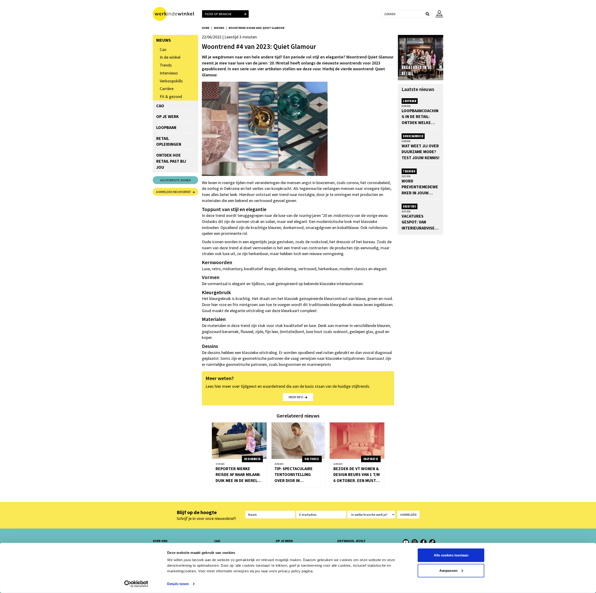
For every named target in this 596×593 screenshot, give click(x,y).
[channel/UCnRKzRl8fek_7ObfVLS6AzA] (406, 542)
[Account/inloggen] (437, 14)
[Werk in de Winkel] (175, 14)
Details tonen (178, 584)
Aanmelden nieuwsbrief (174, 192)
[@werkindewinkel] (432, 542)
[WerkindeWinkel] (423, 542)
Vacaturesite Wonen (175, 180)
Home (206, 28)
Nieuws (219, 28)
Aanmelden (408, 514)
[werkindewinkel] (415, 542)
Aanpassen (448, 570)
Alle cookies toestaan (451, 555)
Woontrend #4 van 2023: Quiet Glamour (256, 28)
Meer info (297, 397)
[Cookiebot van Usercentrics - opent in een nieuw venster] (136, 583)
